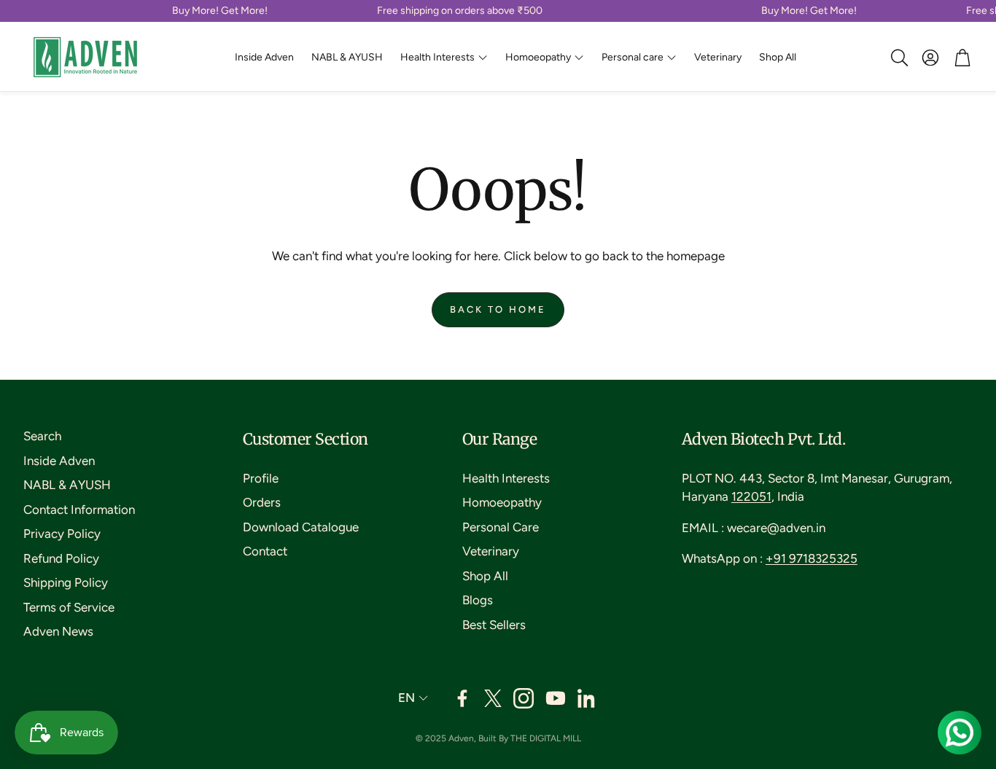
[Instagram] (523, 698)
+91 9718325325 (811, 558)
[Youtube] (555, 698)
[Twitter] (493, 698)
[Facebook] (462, 698)
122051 (751, 496)
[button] (898, 57)
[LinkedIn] (587, 698)
